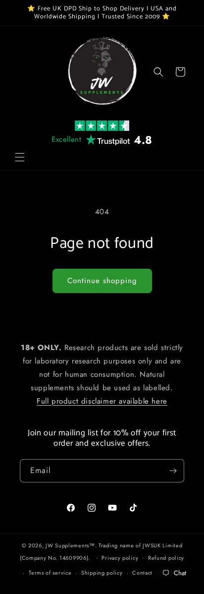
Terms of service (50, 573)
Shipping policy (102, 573)
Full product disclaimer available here (102, 401)
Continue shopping (102, 280)
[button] (20, 157)
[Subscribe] (173, 470)
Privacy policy (120, 558)
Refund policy (166, 558)
